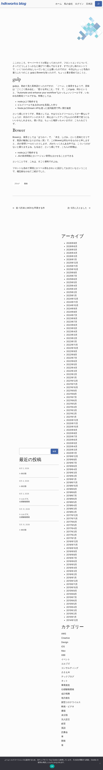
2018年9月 (71, 489)
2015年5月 (71, 604)
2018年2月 (71, 512)
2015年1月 (71, 617)
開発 (26, 183)
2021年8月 (71, 394)
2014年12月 (72, 620)
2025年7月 (71, 276)
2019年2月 (71, 476)
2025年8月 (71, 272)
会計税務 (65, 693)
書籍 (63, 711)
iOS (63, 646)
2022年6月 (71, 361)
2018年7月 (71, 495)
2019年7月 (71, 463)
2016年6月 (71, 561)
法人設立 (65, 719)
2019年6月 (71, 466)
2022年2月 (71, 374)
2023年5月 (71, 328)
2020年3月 (71, 449)
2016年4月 (71, 568)
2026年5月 (71, 249)
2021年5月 (71, 403)
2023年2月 (71, 338)
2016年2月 (71, 574)
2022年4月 (71, 367)
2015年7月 (71, 597)
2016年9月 (71, 551)
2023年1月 (71, 341)
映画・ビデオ (67, 706)
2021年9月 (71, 390)
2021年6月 (71, 400)
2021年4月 (71, 407)
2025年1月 (71, 295)
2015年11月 (72, 584)
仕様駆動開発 (24, 501)
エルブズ (24, 499)
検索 (54, 451)
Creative (65, 638)
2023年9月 (71, 318)
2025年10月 (72, 269)
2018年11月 (72, 482)
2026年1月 (71, 259)
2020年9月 (71, 430)
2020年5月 (71, 443)
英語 (63, 728)
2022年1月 (71, 377)
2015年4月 (71, 607)
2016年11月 (72, 544)
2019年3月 (71, 472)
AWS (63, 633)
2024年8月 (71, 312)
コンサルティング (69, 668)
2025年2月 (71, 292)
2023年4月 (71, 331)
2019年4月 (71, 469)
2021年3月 (71, 410)
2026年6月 (71, 246)
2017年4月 (71, 528)
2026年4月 (71, 253)
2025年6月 (71, 279)
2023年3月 (71, 335)
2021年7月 (71, 397)
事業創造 (65, 685)
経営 (63, 723)
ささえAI (65, 672)
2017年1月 (71, 538)
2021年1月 (71, 417)
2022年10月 (72, 348)
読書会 (64, 732)
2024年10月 (72, 305)
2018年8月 (71, 492)
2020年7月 (71, 436)
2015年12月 (72, 581)
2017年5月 (71, 525)
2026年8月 (71, 243)
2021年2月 (71, 413)
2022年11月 (72, 344)
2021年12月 (72, 381)
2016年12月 (72, 541)
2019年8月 (71, 459)
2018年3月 (71, 508)
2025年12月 (72, 262)
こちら (77, 120)
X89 (63, 655)
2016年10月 (72, 548)
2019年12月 (72, 456)
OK (52, 766)
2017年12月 (72, 515)
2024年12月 (72, 298)
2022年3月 (71, 371)
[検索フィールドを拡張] (98, 3)
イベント (65, 659)
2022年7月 (71, 358)
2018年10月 (72, 485)
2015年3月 (71, 610)
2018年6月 (71, 499)
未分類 (23, 473)
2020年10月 (72, 426)
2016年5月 (71, 564)
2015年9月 (71, 590)
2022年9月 (71, 351)
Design (64, 642)
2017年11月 (72, 518)
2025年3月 (71, 289)
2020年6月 (71, 439)
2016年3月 (71, 571)
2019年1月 (71, 479)
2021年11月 (72, 384)
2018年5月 (71, 502)
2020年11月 (72, 423)
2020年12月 (72, 420)
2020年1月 (71, 453)
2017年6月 (71, 522)
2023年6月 (71, 325)
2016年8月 (71, 554)
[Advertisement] (51, 27)
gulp (72, 89)
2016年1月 (71, 577)
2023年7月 (71, 321)
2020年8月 (71, 433)
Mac (63, 651)
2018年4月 (71, 505)
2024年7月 (71, 315)
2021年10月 (72, 387)
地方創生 (65, 698)
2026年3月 (71, 256)
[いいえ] (100, 763)
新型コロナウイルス (71, 702)
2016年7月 (71, 558)
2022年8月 (71, 354)
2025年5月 (71, 282)
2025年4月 (71, 285)
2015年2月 (71, 613)
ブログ (17, 183)
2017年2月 (71, 535)
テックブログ (67, 676)
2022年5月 (71, 364)
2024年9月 (71, 308)
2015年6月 (71, 600)
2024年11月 (72, 302)
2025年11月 (72, 266)
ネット (64, 681)
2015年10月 (72, 587)
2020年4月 (71, 446)
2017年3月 (71, 531)
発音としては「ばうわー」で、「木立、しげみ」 (46, 137)
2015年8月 (71, 594)
